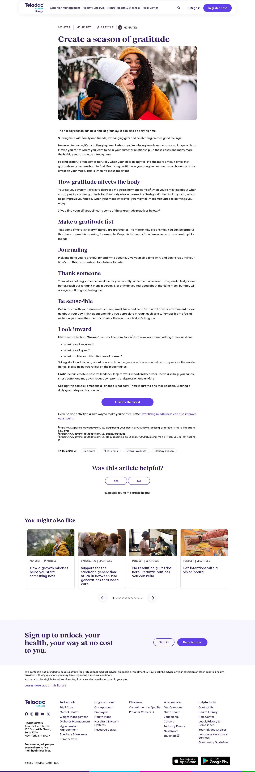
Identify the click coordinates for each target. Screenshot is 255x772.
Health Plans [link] (102, 716)
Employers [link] (101, 712)
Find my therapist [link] (127, 402)
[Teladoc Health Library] (34, 8)
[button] (102, 597)
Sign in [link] (196, 8)
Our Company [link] (173, 707)
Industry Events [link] (174, 726)
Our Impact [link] (172, 712)
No (139, 481)
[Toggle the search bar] (178, 8)
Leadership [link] (171, 716)
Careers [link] (169, 721)
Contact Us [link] (205, 707)
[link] (26, 714)
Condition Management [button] (65, 7)
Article (107, 27)
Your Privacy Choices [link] (212, 729)
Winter (64, 27)
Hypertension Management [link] (69, 728)
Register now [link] (217, 8)
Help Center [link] (150, 7)
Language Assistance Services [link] (212, 736)
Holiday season (164, 450)
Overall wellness (136, 450)
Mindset (83, 27)
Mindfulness (111, 450)
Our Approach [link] (103, 707)
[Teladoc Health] (35, 703)
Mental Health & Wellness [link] (123, 7)
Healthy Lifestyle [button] (94, 7)
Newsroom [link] (171, 731)
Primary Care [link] (68, 739)
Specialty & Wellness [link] (73, 734)
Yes (116, 481)
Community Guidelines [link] (213, 742)
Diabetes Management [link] (75, 721)
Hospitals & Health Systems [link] (106, 723)
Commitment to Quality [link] (144, 707)
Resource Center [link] (105, 729)
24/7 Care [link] (66, 707)
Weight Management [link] (74, 716)
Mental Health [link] (69, 712)
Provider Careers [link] (140, 712)
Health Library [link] (208, 712)
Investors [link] (170, 735)
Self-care (89, 450)
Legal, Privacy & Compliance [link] (209, 723)
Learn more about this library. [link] (46, 685)
